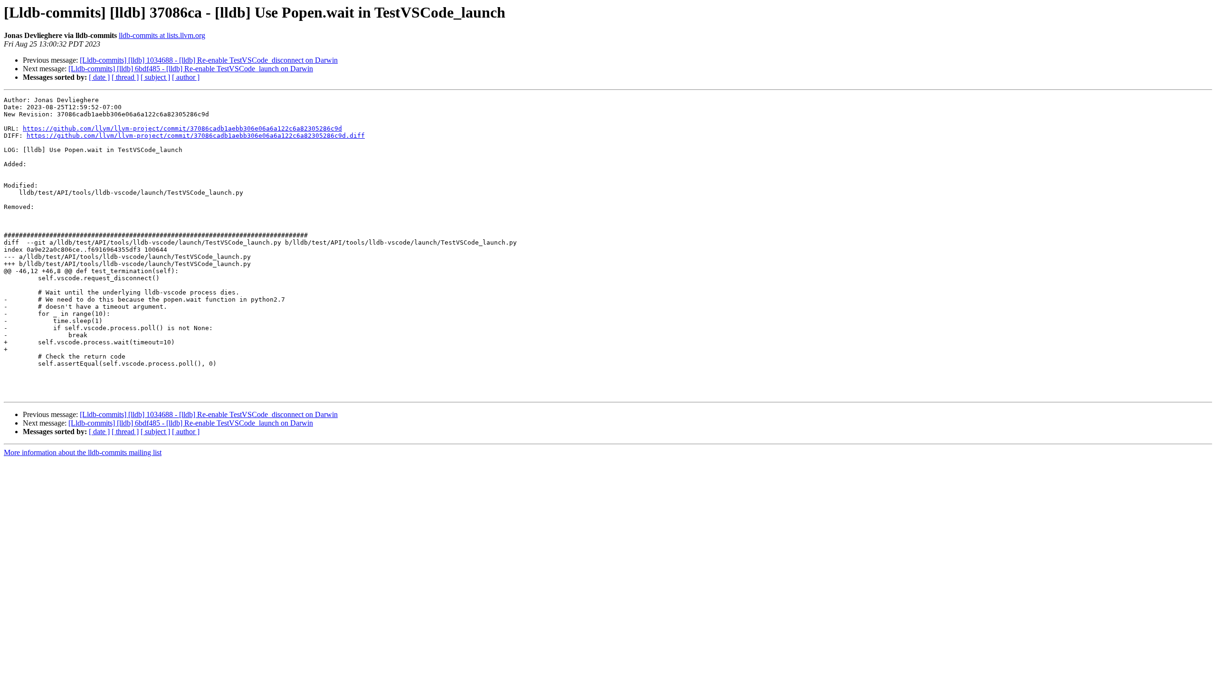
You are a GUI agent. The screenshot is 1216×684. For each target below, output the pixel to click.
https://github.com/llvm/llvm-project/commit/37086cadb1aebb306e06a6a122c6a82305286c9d (182, 128)
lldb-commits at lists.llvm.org (162, 35)
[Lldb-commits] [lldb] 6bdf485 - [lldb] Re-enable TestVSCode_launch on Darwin (190, 69)
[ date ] (99, 77)
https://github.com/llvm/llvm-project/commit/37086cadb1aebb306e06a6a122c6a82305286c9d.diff (196, 135)
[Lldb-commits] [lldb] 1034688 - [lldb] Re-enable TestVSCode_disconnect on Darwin (209, 60)
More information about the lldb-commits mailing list (83, 452)
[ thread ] (125, 77)
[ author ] (186, 77)
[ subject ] (155, 77)
